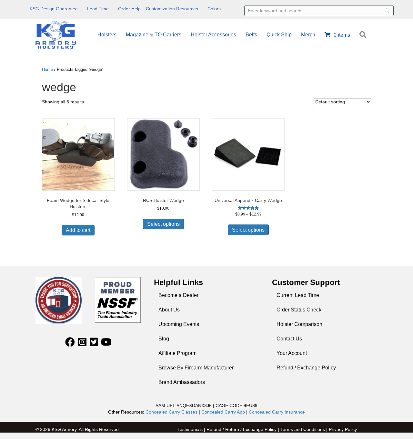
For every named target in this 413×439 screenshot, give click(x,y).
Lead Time (98, 8)
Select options (163, 224)
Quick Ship (279, 34)
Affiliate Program (177, 353)
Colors (214, 8)
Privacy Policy (343, 429)
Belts (251, 34)
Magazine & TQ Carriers (153, 34)
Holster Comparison (299, 324)
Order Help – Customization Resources (158, 8)
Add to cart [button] (78, 230)
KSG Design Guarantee (54, 8)
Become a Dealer (178, 295)
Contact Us (289, 338)
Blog (163, 338)
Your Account (292, 353)
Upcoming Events (178, 324)
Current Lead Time (298, 295)
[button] (364, 35)
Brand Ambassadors (181, 382)
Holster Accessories (213, 34)
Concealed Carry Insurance (277, 412)
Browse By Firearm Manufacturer (196, 367)
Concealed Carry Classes (171, 412)
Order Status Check (299, 309)
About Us (169, 309)
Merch (308, 34)
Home (47, 69)
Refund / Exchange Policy (306, 367)
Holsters (106, 34)
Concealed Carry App (223, 412)
